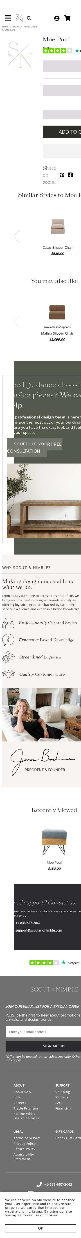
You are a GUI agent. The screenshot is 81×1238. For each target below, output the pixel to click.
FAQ (58, 1103)
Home (5, 26)
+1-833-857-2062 (28, 923)
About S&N (22, 1092)
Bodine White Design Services (27, 1116)
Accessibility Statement (24, 1156)
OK (40, 1228)
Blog (17, 1097)
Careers (20, 1103)
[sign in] (56, 18)
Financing (63, 1108)
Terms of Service (27, 1138)
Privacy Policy (25, 1143)
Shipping (62, 1092)
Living (16, 26)
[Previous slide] (16, 236)
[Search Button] (29, 18)
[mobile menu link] (8, 19)
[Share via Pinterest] (62, 174)
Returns (61, 1097)
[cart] (67, 18)
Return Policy (24, 1149)
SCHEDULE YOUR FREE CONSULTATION (34, 448)
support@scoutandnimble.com (39, 930)
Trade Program (26, 1108)
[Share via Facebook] (70, 174)
